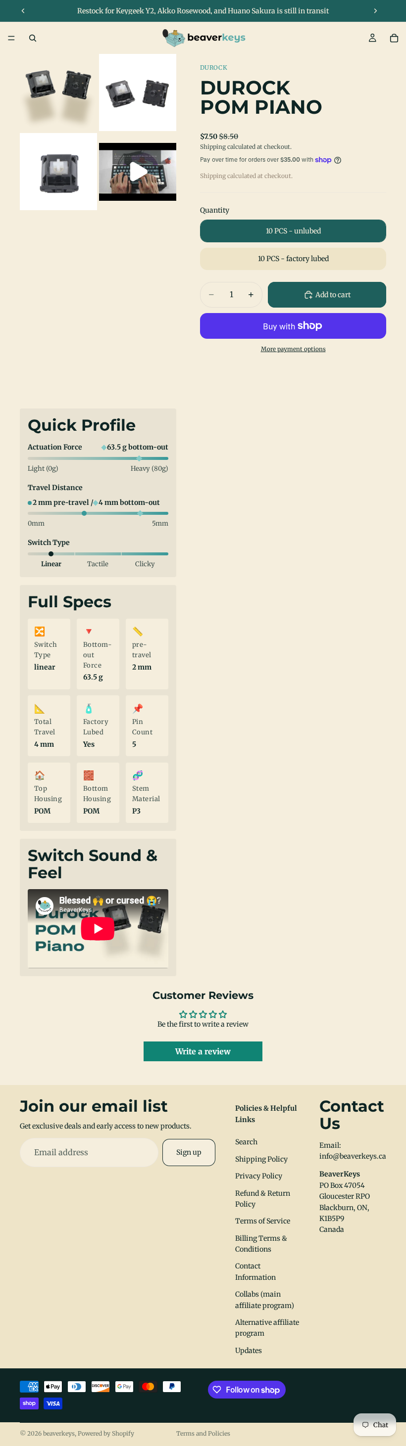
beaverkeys (59, 1433)
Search (246, 1141)
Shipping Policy (261, 1159)
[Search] (33, 38)
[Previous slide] (23, 11)
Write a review (203, 1051)
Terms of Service (262, 1221)
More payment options (293, 349)
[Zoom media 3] (58, 171)
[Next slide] (375, 11)
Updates (248, 1350)
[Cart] (394, 38)
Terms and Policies (203, 1433)
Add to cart (333, 294)
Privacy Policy (258, 1176)
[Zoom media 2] (137, 92)
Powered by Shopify (106, 1433)
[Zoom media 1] (58, 92)
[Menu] (11, 38)
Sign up (189, 1152)
